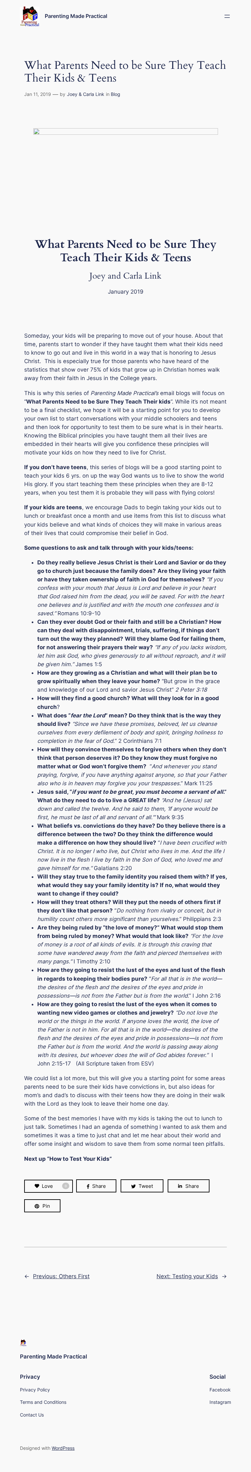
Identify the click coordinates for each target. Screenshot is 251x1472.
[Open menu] (227, 16)
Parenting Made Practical (76, 16)
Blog (115, 94)
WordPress (63, 1448)
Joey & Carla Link (85, 94)
